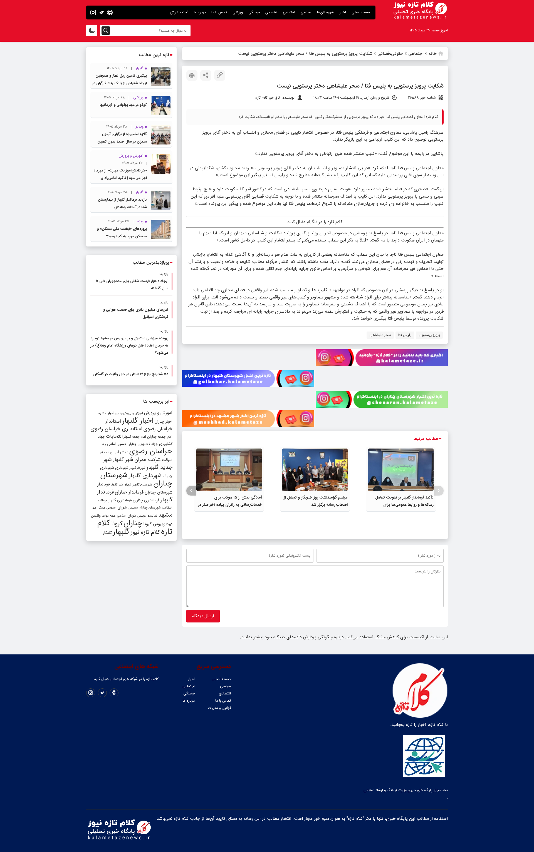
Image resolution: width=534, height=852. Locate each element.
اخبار (342, 12)
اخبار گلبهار (138, 421)
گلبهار (121, 532)
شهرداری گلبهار (145, 475)
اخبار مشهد (106, 413)
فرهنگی (254, 12)
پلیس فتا (404, 335)
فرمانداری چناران (146, 500)
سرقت (167, 460)
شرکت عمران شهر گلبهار (136, 460)
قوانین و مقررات (219, 708)
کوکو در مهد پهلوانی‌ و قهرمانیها (123, 105)
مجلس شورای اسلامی (122, 507)
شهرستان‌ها (325, 12)
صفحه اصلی (361, 12)
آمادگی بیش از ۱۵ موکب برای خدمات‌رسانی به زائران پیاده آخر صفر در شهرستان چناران (230, 504)
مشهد (165, 515)
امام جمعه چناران (159, 437)
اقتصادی (271, 12)
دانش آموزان (119, 452)
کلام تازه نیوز (145, 532)
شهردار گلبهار (137, 467)
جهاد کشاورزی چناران (143, 444)
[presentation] (439, 490)
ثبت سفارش (179, 12)
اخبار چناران (163, 422)
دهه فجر (103, 452)
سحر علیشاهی (380, 335)
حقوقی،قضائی (390, 53)
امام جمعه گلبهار (135, 437)
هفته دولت (109, 515)
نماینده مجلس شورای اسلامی (137, 515)
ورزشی (238, 12)
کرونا (116, 523)
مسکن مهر (98, 507)
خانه (433, 53)
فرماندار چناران (129, 492)
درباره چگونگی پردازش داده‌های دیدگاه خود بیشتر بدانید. (292, 637)
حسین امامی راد (114, 444)
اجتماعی (289, 12)
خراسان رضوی (150, 451)
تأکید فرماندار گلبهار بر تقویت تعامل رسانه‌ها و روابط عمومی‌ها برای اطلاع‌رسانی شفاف (404, 504)
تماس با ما (219, 12)
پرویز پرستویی (429, 335)
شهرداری (121, 468)
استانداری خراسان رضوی (116, 429)
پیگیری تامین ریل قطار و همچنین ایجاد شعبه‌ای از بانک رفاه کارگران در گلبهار (119, 83)
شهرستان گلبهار (142, 484)
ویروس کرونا (154, 523)
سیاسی (306, 12)
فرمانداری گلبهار (120, 500)
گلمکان (107, 533)
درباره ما (200, 12)
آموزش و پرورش (158, 412)
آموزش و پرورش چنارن (129, 413)
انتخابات (114, 436)
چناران (132, 523)
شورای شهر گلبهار (121, 484)
